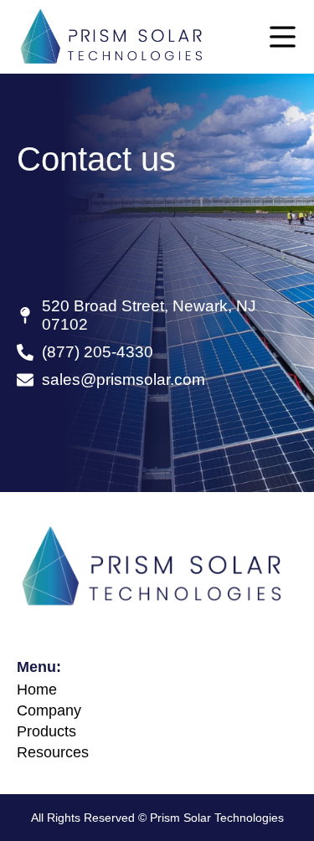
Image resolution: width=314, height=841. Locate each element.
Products (46, 731)
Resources (53, 752)
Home (37, 689)
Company (49, 710)
